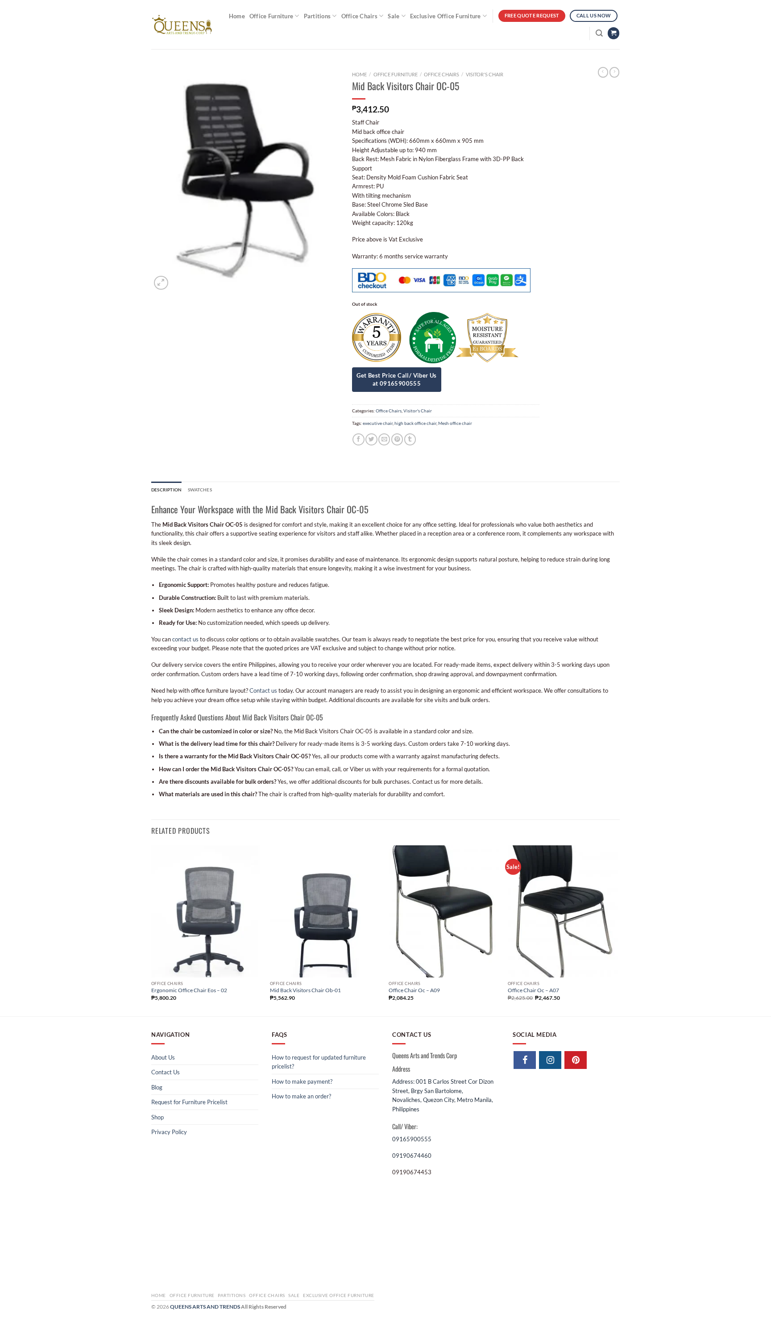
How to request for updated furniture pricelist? (319, 1062)
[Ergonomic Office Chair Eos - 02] (206, 911)
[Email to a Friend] (384, 439)
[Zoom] (161, 283)
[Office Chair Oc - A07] (563, 911)
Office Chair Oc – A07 (533, 990)
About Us (163, 1057)
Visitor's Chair (484, 74)
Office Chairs (359, 16)
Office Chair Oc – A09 (414, 990)
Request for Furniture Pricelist (189, 1102)
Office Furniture (271, 16)
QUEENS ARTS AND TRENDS (205, 1307)
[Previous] (151, 929)
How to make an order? (301, 1096)
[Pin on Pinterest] (397, 439)
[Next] (617, 929)
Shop (157, 1117)
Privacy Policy (169, 1131)
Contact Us (165, 1072)
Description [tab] (166, 489)
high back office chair (415, 423)
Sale (393, 16)
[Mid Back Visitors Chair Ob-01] (325, 911)
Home (237, 16)
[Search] (599, 33)
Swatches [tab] (200, 489)
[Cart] (613, 33)
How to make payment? (302, 1081)
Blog (156, 1087)
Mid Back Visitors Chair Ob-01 (305, 990)
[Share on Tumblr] (410, 439)
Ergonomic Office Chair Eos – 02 (189, 990)
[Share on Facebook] (358, 439)
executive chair (378, 423)
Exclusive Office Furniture (445, 16)
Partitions (317, 16)
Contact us (263, 690)
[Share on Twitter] (371, 439)
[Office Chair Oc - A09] (444, 911)
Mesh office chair (455, 423)
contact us (185, 639)
